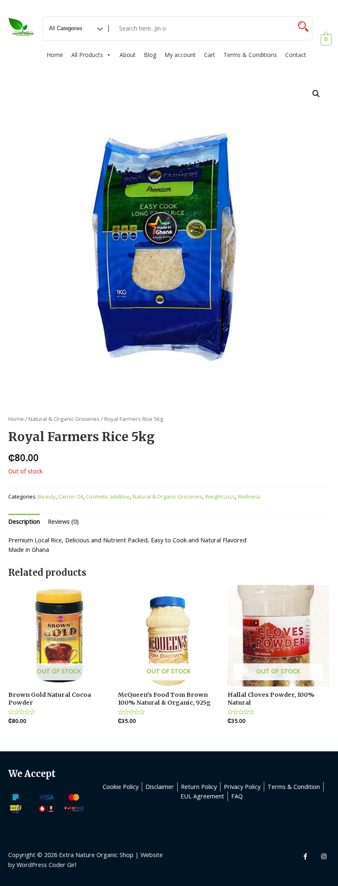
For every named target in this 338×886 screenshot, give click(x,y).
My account (180, 55)
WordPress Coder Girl (46, 864)
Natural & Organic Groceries (64, 419)
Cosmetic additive (108, 496)
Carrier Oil (70, 496)
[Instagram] (323, 856)
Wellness (249, 496)
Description (24, 521)
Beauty (47, 496)
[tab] (24, 522)
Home (55, 55)
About (128, 55)
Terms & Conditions (250, 55)
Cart (209, 55)
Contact (295, 55)
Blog (150, 55)
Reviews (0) (63, 521)
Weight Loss (220, 496)
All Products (87, 55)
